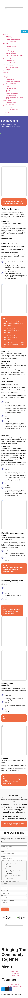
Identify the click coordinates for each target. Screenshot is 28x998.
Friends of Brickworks (12, 67)
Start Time (4, 890)
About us (5, 34)
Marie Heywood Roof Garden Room (15, 870)
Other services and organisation (14, 55)
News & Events (7, 58)
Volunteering (9, 65)
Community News (11, 60)
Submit (5, 909)
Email (3, 851)
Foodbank (8, 50)
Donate (8, 69)
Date (3, 886)
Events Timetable (11, 62)
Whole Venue (9, 878)
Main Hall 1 (9, 864)
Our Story (8, 36)
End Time (4, 895)
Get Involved (6, 64)
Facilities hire (6, 71)
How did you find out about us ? (10, 881)
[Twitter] (3, 989)
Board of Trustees (11, 41)
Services (5, 43)
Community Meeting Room (13, 875)
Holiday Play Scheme (12, 52)
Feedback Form (10, 57)
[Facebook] (10, 989)
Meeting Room (10, 871)
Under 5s (8, 45)
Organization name (6, 846)
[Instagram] (7, 989)
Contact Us (6, 72)
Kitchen (8, 877)
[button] (14, 74)
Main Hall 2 (9, 866)
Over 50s (8, 48)
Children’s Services (11, 46)
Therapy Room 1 (10, 873)
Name (3, 841)
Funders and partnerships (13, 39)
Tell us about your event (7, 900)
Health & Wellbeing (11, 53)
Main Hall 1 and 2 (11, 863)
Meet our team (10, 38)
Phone (3, 856)
